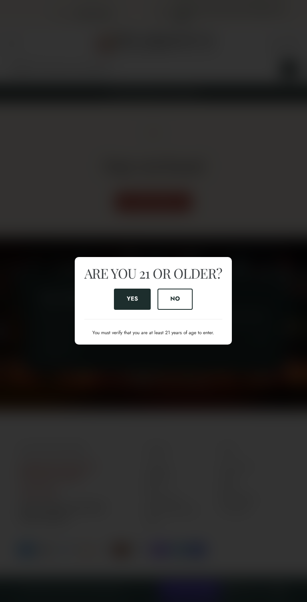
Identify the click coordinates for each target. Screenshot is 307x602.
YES (132, 299)
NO (175, 299)
